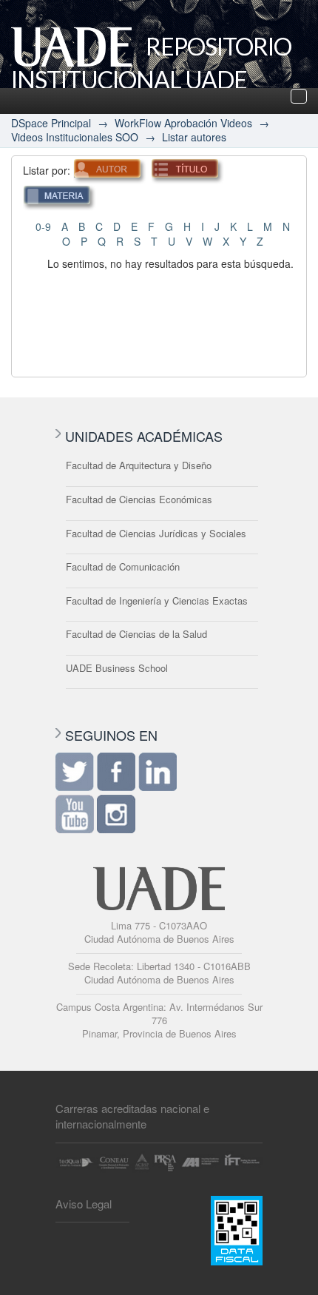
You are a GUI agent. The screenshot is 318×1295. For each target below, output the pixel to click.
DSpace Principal (51, 122)
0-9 (43, 226)
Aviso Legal (83, 1203)
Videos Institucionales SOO (74, 137)
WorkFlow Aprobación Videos (183, 122)
